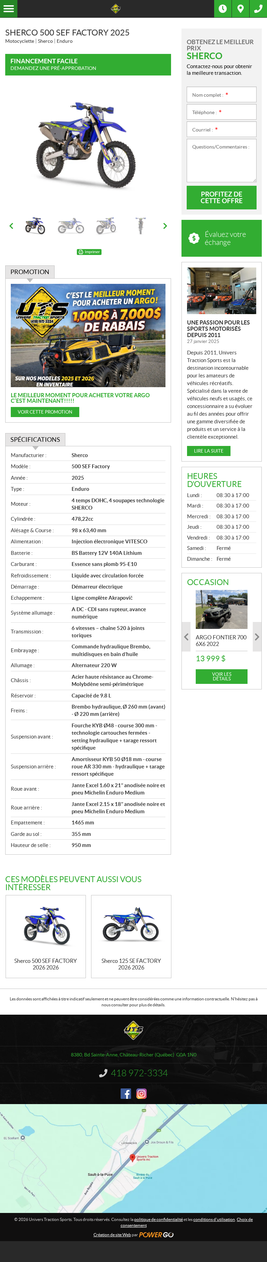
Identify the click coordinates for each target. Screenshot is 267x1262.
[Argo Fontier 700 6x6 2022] (222, 609)
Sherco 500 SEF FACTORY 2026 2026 (45, 964)
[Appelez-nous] (258, 8)
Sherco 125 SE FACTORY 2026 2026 (131, 964)
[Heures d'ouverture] (223, 8)
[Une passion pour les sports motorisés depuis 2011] (221, 290)
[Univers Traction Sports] (115, 8)
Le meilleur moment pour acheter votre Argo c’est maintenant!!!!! (80, 398)
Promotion (29, 271)
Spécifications (35, 439)
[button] (19, 148)
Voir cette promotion (45, 412)
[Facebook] (126, 1093)
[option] (88, 148)
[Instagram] (141, 1093)
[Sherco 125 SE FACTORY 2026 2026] (131, 926)
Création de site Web (112, 1234)
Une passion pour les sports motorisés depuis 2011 (218, 328)
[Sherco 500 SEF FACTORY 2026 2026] (45, 926)
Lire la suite (209, 451)
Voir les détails (222, 676)
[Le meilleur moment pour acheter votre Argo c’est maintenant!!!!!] (88, 335)
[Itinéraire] (240, 8)
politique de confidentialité (158, 1219)
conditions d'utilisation (214, 1219)
